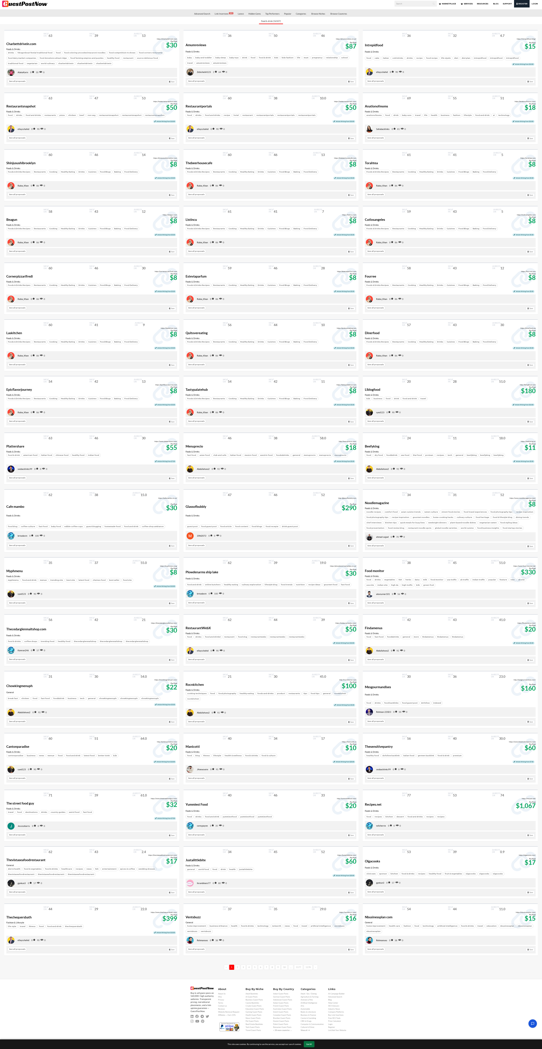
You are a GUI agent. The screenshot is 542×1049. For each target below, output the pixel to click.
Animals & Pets (307, 1000)
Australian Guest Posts (282, 1009)
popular (492, 580)
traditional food (15, 63)
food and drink (482, 115)
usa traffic (452, 580)
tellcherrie (381, 826)
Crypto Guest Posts (254, 1006)
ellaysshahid (382, 72)
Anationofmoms (376, 106)
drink (244, 58)
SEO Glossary (333, 1006)
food (58, 53)
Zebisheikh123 (204, 72)
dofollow (425, 703)
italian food (46, 455)
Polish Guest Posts (280, 1024)
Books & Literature (308, 1012)
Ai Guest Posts (252, 997)
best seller (114, 580)
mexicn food (251, 455)
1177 (298, 967)
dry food (379, 455)
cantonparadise (15, 756)
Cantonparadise (17, 746)
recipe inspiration (400, 517)
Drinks (81, 172)
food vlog (242, 637)
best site (70, 580)
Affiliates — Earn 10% (227, 1015)
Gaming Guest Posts (254, 1012)
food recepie (272, 526)
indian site (382, 585)
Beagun (11, 219)
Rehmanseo (202, 940)
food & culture (269, 756)
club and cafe (219, 455)
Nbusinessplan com (378, 917)
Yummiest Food (197, 804)
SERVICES (468, 4)
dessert (400, 817)
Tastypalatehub (197, 389)
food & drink (265, 58)
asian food (205, 455)
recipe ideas (314, 585)
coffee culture (28, 526)
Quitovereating (197, 333)
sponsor (383, 874)
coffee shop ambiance (153, 526)
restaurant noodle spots (419, 528)
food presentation (375, 528)
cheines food (99, 580)
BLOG (496, 4)
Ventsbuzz (193, 917)
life (298, 58)
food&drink (391, 455)
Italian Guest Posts (281, 1003)
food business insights (488, 528)
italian (386, 58)
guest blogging (93, 526)
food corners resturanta (150, 53)
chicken (72, 115)
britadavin (22, 536)
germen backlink (426, 756)
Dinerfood (372, 333)
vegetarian (32, 63)
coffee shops (30, 641)
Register (522, 4)
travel (190, 63)
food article (226, 526)
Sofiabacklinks (383, 129)
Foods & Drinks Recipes (19, 172)
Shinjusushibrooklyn (21, 163)
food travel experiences (475, 512)
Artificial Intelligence (309, 1003)
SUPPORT (507, 4)
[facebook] (197, 1016)
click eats (371, 874)
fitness (206, 756)
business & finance (219, 926)
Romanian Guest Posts (282, 1027)
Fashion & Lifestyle (15, 922)
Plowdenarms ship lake (202, 572)
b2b (368, 399)
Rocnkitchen (195, 684)
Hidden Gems (254, 14)
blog (197, 756)
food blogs (257, 526)
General (10, 692)
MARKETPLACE (449, 4)
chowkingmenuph (108, 698)
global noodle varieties (446, 528)
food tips (315, 693)
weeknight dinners (437, 523)
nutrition (300, 585)
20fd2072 (201, 536)
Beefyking (372, 446)
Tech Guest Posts (253, 1027)
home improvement (196, 926)
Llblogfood (372, 389)
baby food (56, 526)
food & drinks (14, 641)
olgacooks (471, 874)
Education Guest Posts (255, 1009)
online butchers (212, 585)
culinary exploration (251, 585)
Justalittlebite (196, 860)
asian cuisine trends (411, 512)
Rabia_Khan (23, 186)
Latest (241, 14)
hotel (236, 115)
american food (30, 455)
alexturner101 (383, 594)
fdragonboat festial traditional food (35, 53)
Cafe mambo (15, 506)
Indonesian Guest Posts (282, 1000)
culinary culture (464, 517)
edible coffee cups (73, 526)
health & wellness (233, 756)
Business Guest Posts (254, 1000)
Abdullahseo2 (203, 469)
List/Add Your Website (337, 1030)
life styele (446, 58)
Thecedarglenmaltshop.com (26, 629)
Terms (220, 1003)
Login (535, 4)
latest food (83, 580)
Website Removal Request (228, 1012)
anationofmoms (374, 115)
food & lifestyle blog (502, 517)
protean (429, 455)
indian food (93, 455)
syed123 (380, 412)
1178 (308, 967)
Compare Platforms (336, 1012)
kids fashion (287, 58)
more (416, 637)
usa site (370, 585)
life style (12, 926)
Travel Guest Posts (253, 1030)
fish (400, 580)
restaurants (50, 115)
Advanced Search (202, 14)
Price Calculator (334, 1021)
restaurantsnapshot (108, 115)
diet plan (466, 58)
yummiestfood (230, 817)
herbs (408, 580)
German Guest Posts (281, 997)
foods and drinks (265, 693)
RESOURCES (482, 4)
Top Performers (272, 14)
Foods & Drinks (13, 49)
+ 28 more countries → (282, 1030)
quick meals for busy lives (412, 523)
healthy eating (231, 585)
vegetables (389, 580)
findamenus (428, 637)
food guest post (209, 526)
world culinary (48, 63)
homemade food (113, 526)
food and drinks (33, 115)
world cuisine (467, 528)
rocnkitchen (193, 699)
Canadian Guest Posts (282, 1015)
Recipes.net (373, 804)
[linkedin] (192, 1016)
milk (425, 580)
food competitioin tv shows (122, 53)
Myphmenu (14, 571)
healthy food (113, 58)
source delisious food (147, 58)
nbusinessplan (507, 926)
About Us (222, 994)
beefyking (472, 455)
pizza (62, 115)
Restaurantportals (199, 106)
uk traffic (464, 580)
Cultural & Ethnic (307, 1027)
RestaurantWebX (198, 628)
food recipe (432, 58)
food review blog (396, 528)
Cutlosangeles (375, 219)
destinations (31, 812)
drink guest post (290, 526)
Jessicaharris (24, 826)
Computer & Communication (312, 1024)
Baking (117, 172)
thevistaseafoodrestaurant (21, 874)
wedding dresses (146, 869)
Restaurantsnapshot (21, 106)
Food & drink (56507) (271, 21)
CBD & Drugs (306, 1021)
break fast (13, 698)
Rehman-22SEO (383, 712)
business (445, 115)
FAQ (220, 997)
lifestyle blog (271, 585)
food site (127, 580)
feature (503, 580)
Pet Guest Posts (252, 1021)
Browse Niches (318, 14)
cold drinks (397, 58)
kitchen (389, 817)
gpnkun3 (22, 883)
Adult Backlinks (252, 994)
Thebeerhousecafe (199, 163)
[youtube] (197, 1021)
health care (394, 926)
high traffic (407, 585)
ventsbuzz (192, 931)
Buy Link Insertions (336, 1015)
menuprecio (310, 455)
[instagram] (192, 1021)
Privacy (221, 1000)
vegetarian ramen (488, 523)
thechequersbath (73, 926)
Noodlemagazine (377, 503)
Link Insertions (224, 14)
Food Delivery (131, 172)
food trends (286, 585)
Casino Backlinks (252, 1003)
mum (306, 58)
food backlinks (391, 703)
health (434, 115)
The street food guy (20, 803)
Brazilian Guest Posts (281, 1018)
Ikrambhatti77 (204, 883)
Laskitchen (14, 333)
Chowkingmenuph (19, 686)
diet (456, 58)
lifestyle (468, 115)
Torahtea (371, 163)
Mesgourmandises (378, 687)
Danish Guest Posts (281, 1021)
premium (457, 756)
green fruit (428, 585)
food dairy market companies (22, 58)
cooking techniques (197, 693)
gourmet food (330, 585)
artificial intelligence (321, 926)
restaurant (128, 58)
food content (241, 526)
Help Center (333, 1003)
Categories (301, 14)
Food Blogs (105, 172)
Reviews (221, 1009)
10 (284, 967)
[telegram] (202, 1016)
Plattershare (15, 446)
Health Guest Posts (253, 1015)
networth (276, 926)
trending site (56, 580)
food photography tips (501, 512)
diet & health (14, 869)
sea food (405, 455)
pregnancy (317, 58)
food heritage (482, 517)
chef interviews (374, 523)
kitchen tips (391, 523)
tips (305, 693)
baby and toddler (203, 58)
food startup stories (512, 528)
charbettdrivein (66, 63)
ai (494, 115)
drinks (11, 53)
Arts (302, 1006)
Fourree (370, 276)
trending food (47, 641)
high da (394, 585)
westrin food (266, 455)
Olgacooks (372, 861)
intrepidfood (480, 58)
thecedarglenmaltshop (85, 641)
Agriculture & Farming (309, 997)
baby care (406, 115)
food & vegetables (32, 869)
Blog (330, 1000)
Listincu (191, 219)
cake (377, 58)
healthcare (66, 869)
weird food (74, 812)
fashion (456, 115)
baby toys (234, 58)
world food (203, 869)
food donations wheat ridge (53, 58)
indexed (437, 703)
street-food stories (451, 512)
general (296, 455)
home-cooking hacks (443, 517)
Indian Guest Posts (280, 994)
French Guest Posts (281, 1006)
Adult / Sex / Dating (309, 994)
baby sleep (220, 58)
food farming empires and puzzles (86, 58)
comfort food (391, 512)
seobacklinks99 (25, 469)
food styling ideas (508, 523)
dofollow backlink (391, 756)
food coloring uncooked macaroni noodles (84, 53)
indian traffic (478, 580)
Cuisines (92, 172)
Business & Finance (308, 1015)
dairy (417, 580)
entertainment (109, 869)
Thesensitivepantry (379, 746)
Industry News (334, 1009)
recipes (440, 455)
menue (43, 580)
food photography (227, 693)
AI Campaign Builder (336, 994)
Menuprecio (194, 446)
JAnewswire (202, 769)
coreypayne (202, 826)
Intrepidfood (374, 45)
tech (450, 455)
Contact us (222, 1006)
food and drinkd (212, 637)
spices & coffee (127, 869)
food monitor (436, 580)
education (492, 926)
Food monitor (374, 571)
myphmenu (13, 580)
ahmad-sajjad (382, 537)
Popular (287, 14)
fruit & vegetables (453, 874)
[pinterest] (202, 1021)
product (281, 693)
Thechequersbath (19, 917)
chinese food (62, 455)
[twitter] (207, 1016)
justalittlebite (246, 869)
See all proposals (17, 81)
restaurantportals (265, 115)
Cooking (53, 172)
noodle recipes (373, 512)
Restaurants (40, 172)
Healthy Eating (68, 172)
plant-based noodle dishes (463, 523)
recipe (419, 58)
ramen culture (431, 512)
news (41, 756)
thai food (417, 455)
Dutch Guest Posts (280, 1012)
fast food (191, 455)
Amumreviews (196, 45)
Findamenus (373, 628)
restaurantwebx (258, 637)
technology (503, 115)
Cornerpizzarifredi (19, 276)
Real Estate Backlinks (254, 1024)
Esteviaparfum (196, 276)
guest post (192, 526)
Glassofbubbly (196, 506)
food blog (12, 526)
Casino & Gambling (308, 1018)
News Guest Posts (253, 1018)
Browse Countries (338, 14)
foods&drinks (282, 455)
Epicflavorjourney (19, 389)
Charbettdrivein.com (21, 44)
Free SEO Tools (334, 1018)
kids (276, 58)
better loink (104, 756)
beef (81, 115)
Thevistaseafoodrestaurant (25, 860)
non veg (91, 115)
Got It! (309, 1044)
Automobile (305, 1009)
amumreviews (203, 63)
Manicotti (193, 746)
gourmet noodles (421, 517)
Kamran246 (23, 650)
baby (189, 58)
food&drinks (393, 637)
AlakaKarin (23, 72)
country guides (58, 812)
